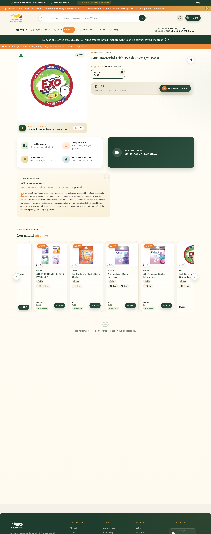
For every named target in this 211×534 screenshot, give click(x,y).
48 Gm (61, 286)
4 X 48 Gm (27, 286)
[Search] (142, 18)
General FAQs (109, 528)
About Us (74, 528)
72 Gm (107, 286)
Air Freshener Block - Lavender (102, 275)
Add (44, 305)
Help (198, 3)
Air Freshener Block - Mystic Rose (138, 275)
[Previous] (16, 276)
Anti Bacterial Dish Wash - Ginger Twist (176, 275)
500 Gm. (169, 286)
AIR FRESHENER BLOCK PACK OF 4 (34, 275)
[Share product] (190, 60)
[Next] (194, 276)
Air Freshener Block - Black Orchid (70, 275)
